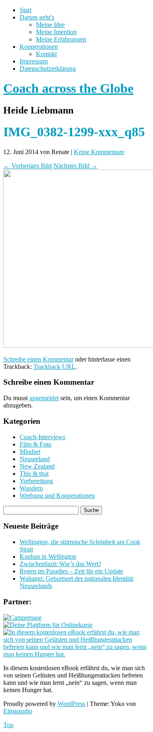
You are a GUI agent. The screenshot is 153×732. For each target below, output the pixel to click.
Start (25, 10)
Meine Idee (50, 24)
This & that (34, 473)
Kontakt (46, 53)
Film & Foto (35, 444)
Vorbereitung (36, 480)
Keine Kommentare (99, 151)
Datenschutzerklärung (48, 68)
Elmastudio (17, 711)
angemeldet (44, 397)
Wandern (31, 488)
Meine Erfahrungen (61, 39)
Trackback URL (54, 366)
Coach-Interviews (42, 437)
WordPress (71, 703)
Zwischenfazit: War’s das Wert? (60, 563)
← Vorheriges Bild (27, 165)
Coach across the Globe (68, 88)
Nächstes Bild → (75, 165)
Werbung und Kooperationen (57, 495)
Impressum (34, 61)
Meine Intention (56, 31)
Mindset (30, 451)
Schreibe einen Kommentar (38, 359)
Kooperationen (39, 46)
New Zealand (37, 466)
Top (8, 724)
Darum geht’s (37, 17)
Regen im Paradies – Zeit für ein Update (71, 571)
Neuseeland (35, 458)
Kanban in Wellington (48, 556)
